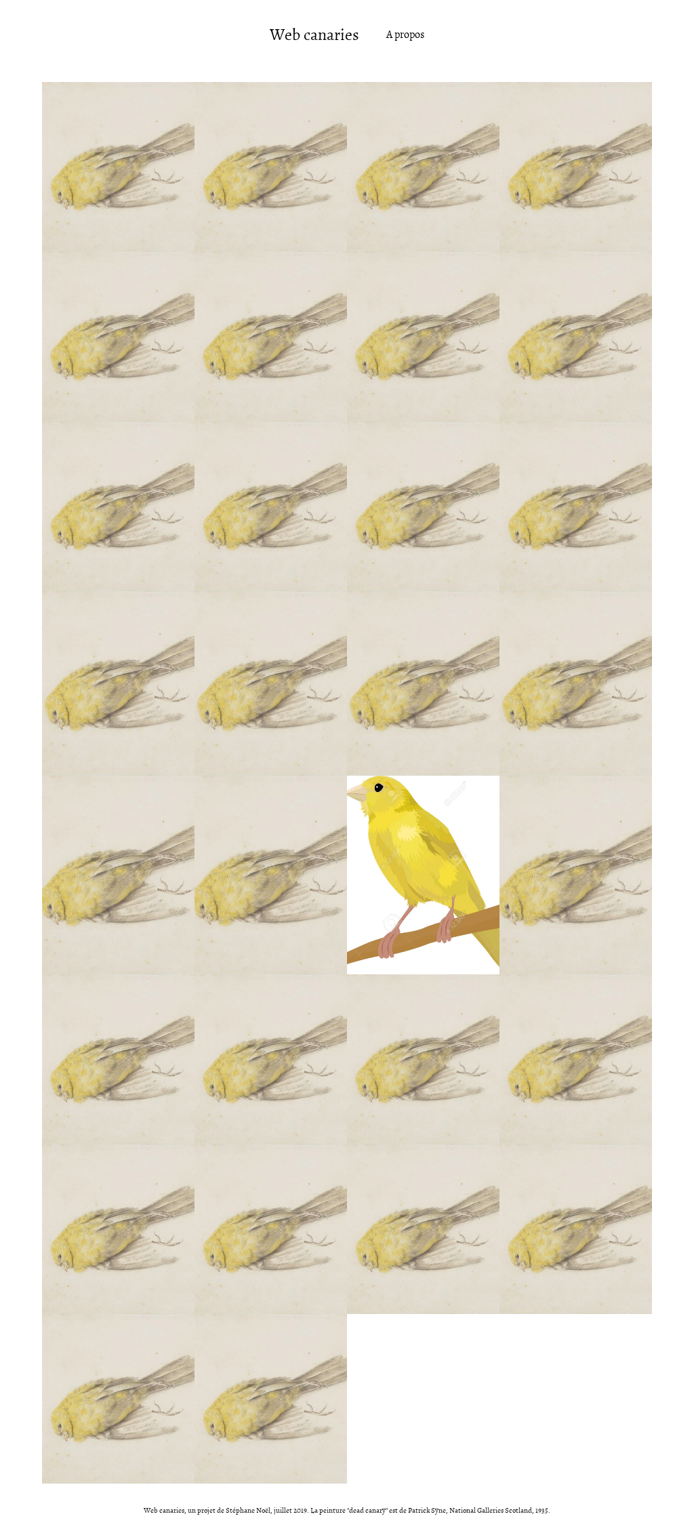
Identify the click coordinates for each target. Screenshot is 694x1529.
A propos (405, 34)
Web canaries (314, 34)
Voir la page (118, 205)
